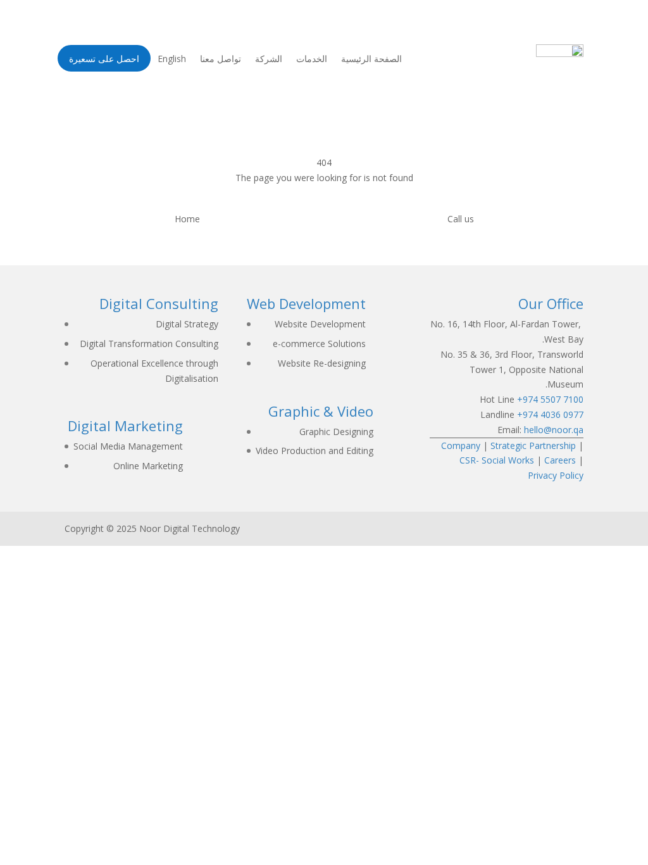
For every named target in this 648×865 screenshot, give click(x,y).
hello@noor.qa (553, 430)
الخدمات (311, 59)
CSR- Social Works (496, 460)
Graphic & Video (320, 410)
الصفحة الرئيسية (371, 59)
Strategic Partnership (533, 445)
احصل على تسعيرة (104, 62)
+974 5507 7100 (550, 399)
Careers (560, 460)
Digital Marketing (125, 425)
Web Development (306, 303)
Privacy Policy (555, 475)
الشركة (268, 59)
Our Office (550, 303)
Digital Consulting (158, 303)
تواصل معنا (220, 59)
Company (460, 445)
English (172, 59)
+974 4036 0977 (550, 414)
